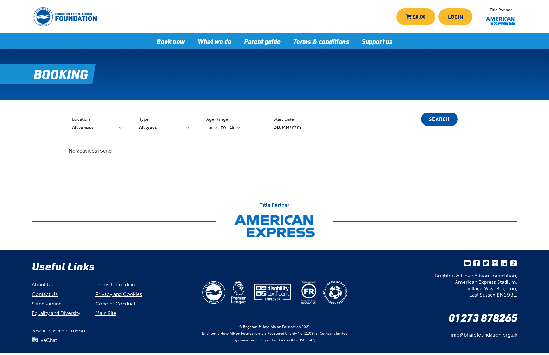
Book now (171, 41)
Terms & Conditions (117, 285)
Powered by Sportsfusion (58, 331)
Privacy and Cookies (118, 294)
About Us (42, 285)
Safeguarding (47, 304)
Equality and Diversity (56, 313)
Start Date (284, 119)
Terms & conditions (321, 41)
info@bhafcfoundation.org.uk (484, 335)
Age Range (217, 119)
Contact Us (45, 294)
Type (144, 119)
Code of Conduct (115, 304)
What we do (214, 41)
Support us (377, 41)
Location (81, 119)
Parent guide (262, 41)
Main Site (105, 313)
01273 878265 (483, 317)
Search (439, 119)
